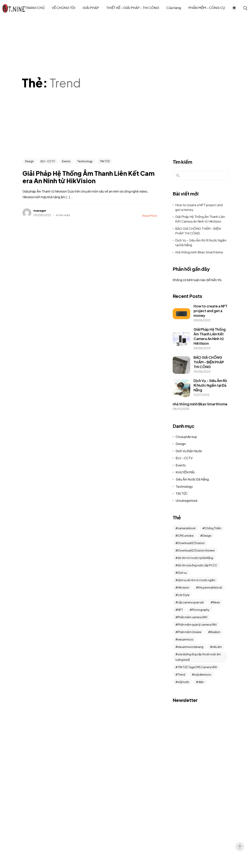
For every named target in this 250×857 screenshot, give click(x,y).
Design (29, 161)
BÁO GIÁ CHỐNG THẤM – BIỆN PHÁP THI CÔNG (198, 230)
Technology (85, 161)
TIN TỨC (105, 161)
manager (39, 210)
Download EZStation (191, 543)
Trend (181, 674)
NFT (180, 609)
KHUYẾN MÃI (185, 472)
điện (201, 682)
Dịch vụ (182, 572)
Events (66, 161)
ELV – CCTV (184, 458)
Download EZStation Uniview (196, 550)
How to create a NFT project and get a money (199, 207)
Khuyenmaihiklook (210, 587)
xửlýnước (183, 682)
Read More (149, 215)
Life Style (183, 595)
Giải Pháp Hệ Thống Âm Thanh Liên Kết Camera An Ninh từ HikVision (200, 219)
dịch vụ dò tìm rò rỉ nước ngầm (196, 580)
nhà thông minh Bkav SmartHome (199, 252)
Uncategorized (186, 500)
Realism (215, 632)
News (216, 602)
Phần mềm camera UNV (192, 617)
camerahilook (187, 528)
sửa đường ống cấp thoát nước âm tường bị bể (198, 656)
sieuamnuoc (186, 639)
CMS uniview (186, 535)
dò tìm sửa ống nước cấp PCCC (197, 565)
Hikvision (183, 587)
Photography (201, 609)
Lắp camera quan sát (191, 602)
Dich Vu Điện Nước (189, 451)
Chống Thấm (213, 528)
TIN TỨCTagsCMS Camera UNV (197, 667)
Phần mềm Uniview (189, 632)
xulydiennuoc (202, 674)
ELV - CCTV (48, 161)
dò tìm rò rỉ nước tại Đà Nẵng (195, 557)
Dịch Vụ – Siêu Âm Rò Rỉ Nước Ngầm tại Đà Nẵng (200, 242)
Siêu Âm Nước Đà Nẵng (192, 479)
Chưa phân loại (186, 437)
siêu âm (217, 646)
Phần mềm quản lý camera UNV (197, 624)
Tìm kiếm (182, 162)
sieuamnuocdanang (190, 646)
